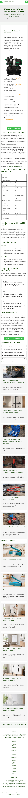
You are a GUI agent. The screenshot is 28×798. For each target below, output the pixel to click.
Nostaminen (14, 766)
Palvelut (14, 747)
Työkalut (14, 760)
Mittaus (14, 765)
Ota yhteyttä (14, 750)
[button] (14, 128)
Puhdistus (14, 768)
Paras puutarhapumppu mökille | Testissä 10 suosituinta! (14, 783)
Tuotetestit (14, 773)
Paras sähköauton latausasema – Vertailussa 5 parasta (14, 784)
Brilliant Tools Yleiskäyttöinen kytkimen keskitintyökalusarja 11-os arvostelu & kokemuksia (13, 441)
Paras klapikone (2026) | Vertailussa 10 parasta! (14, 781)
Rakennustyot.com (9, 1)
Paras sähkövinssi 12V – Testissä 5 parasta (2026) (14, 786)
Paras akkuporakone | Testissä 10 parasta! (14, 780)
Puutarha (14, 759)
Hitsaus (14, 763)
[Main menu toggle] (26, 2)
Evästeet (14, 745)
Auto (14, 762)
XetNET (18, 794)
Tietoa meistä (14, 748)
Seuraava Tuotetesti (21, 724)
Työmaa (14, 771)
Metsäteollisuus (14, 757)
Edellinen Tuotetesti (6, 724)
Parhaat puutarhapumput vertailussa (14, 166)
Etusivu (14, 744)
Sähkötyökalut (14, 770)
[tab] (14, 346)
